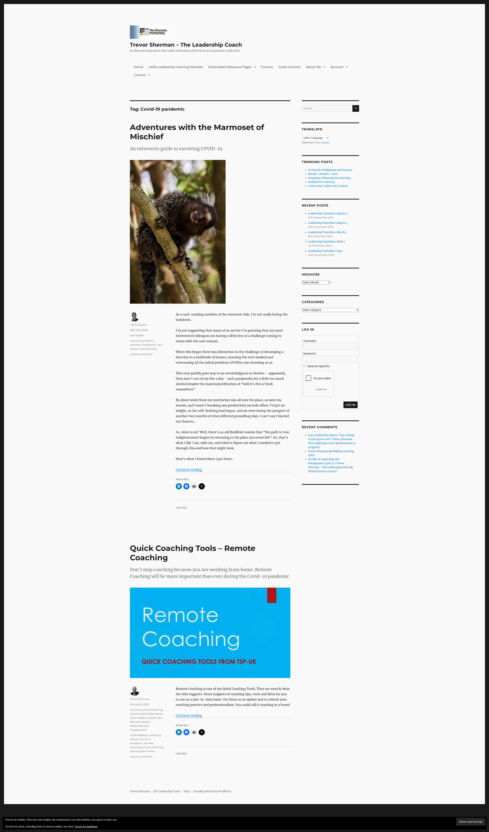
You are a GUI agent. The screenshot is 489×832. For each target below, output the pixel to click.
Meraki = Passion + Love (323, 174)
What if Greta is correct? (322, 471)
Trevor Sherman (140, 699)
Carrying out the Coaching (146, 709)
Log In (350, 404)
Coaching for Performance (146, 713)
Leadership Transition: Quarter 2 (328, 213)
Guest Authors (289, 67)
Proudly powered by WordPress (212, 791)
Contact (140, 75)
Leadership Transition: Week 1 (326, 241)
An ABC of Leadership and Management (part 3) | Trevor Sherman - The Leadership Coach (328, 463)
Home (138, 67)
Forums (267, 67)
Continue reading (189, 469)
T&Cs (187, 791)
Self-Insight (137, 335)
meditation (149, 344)
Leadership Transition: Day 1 (325, 251)
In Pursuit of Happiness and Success (330, 170)
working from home (142, 751)
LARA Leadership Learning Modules (176, 67)
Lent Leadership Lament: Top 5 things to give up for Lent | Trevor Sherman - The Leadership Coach (331, 439)
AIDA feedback (139, 735)
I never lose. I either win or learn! (328, 186)
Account (336, 67)
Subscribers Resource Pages (230, 67)
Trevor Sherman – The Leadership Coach (186, 44)
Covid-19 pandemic (142, 340)
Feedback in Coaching (321, 182)
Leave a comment (141, 354)
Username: (310, 341)
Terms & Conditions (86, 826)
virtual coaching (153, 747)
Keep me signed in (319, 366)
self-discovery (148, 348)
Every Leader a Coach (143, 717)
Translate (325, 142)
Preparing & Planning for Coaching (329, 178)
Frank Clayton (138, 324)
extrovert (135, 344)
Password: (309, 353)
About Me (313, 67)
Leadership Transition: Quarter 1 (327, 223)
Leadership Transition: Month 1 (327, 232)
